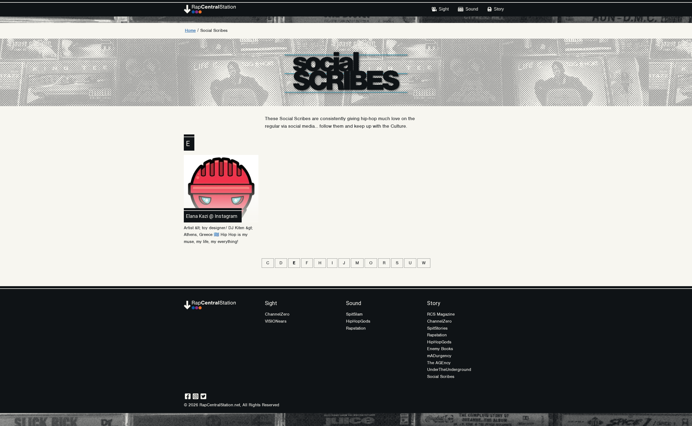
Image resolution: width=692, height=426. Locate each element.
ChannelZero (277, 314)
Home (190, 30)
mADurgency (439, 356)
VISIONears (276, 321)
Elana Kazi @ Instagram (211, 216)
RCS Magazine (441, 314)
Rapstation (356, 328)
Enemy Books (440, 348)
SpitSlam (354, 314)
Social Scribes (214, 30)
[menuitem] (440, 9)
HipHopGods (358, 321)
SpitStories (437, 328)
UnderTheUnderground (449, 369)
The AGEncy (439, 363)
